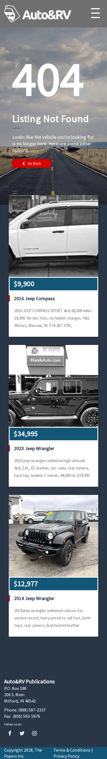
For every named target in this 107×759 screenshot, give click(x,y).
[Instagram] (34, 733)
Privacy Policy (66, 756)
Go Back (34, 163)
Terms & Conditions (72, 750)
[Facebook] (9, 733)
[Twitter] (22, 733)
